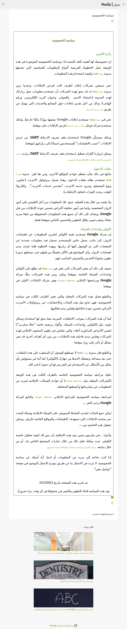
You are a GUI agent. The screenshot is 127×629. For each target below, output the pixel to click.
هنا (84, 403)
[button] (112, 21)
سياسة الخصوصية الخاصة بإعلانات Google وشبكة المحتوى (71, 447)
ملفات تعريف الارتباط (76, 126)
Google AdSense (66, 280)
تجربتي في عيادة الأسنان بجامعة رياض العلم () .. (76, 581)
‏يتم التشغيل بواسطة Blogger (62, 625)
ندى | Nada (110, 4)
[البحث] (97, 4)
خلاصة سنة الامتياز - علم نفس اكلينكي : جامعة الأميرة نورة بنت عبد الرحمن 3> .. (65, 553)
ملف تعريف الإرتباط (95, 109)
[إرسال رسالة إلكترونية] (112, 498)
